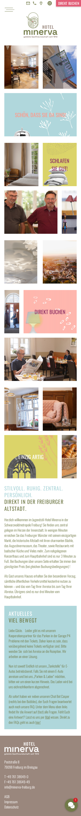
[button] (71, 805)
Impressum (10, 801)
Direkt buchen (68, 3)
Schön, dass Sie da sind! (40, 115)
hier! (38, 722)
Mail (47, 717)
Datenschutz (11, 807)
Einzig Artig (31, 457)
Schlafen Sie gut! (59, 164)
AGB (7, 796)
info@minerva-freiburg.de (19, 787)
